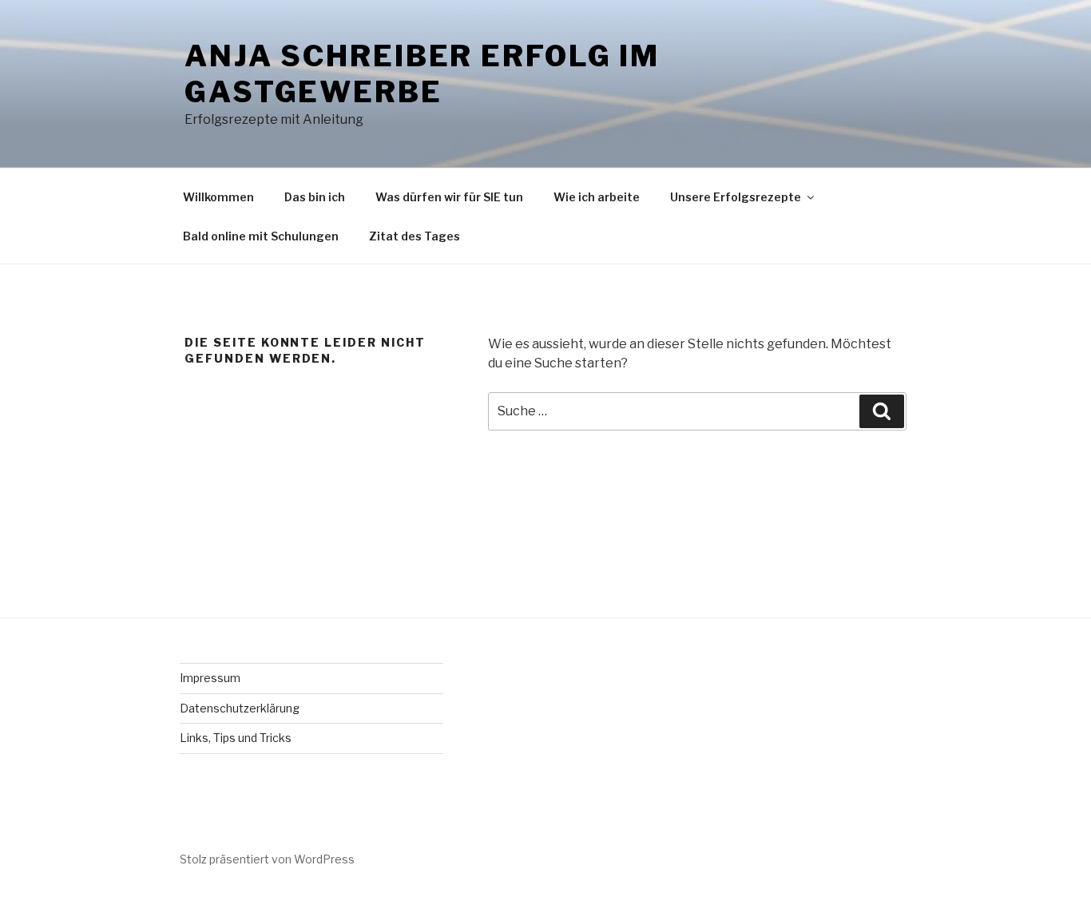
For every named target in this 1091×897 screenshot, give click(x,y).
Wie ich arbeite (596, 197)
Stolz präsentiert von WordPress (267, 859)
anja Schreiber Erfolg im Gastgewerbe (422, 73)
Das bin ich (314, 197)
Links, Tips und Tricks (236, 737)
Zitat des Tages (414, 236)
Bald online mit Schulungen (261, 236)
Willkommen (218, 197)
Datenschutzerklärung (240, 708)
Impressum (210, 678)
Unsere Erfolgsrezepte (735, 197)
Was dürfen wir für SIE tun (449, 197)
